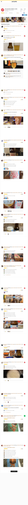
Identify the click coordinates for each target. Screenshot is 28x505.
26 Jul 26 (4, 412)
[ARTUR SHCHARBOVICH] (13, 71)
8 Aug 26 (4, 262)
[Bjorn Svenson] (10, 211)
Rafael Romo (5, 214)
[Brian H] (8, 380)
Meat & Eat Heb (9, 38)
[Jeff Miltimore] (8, 305)
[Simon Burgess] (8, 234)
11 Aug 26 (4, 179)
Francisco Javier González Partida (8, 415)
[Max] (16, 71)
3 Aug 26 (4, 303)
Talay (4, 110)
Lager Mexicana (13, 393)
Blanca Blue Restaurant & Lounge (9, 55)
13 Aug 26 (4, 106)
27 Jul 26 (4, 378)
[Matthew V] (8, 402)
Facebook (22, 15)
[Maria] (8, 331)
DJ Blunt (4, 35)
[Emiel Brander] (9, 331)
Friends (24, 24)
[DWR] (9, 211)
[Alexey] (20, 71)
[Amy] (8, 127)
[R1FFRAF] (9, 305)
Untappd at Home (6, 140)
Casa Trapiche (5, 90)
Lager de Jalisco (12, 89)
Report (9, 74)
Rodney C (4, 109)
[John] (8, 211)
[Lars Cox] (17, 71)
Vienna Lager (12, 344)
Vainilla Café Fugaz (20, 445)
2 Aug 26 (4, 329)
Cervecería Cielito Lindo (17, 35)
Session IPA (11, 35)
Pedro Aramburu (5, 405)
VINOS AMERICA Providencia (11, 447)
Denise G (4, 192)
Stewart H (4, 89)
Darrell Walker (5, 393)
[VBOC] (9, 127)
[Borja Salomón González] (12, 71)
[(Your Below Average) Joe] (18, 71)
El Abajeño (9, 309)
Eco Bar (21, 192)
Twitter (24, 15)
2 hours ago (4, 32)
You (26, 24)
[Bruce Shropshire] (8, 71)
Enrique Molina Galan (6, 308)
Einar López (5, 344)
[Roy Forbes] (9, 71)
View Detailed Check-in (9, 32)
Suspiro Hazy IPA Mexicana (16, 265)
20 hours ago (4, 69)
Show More (14, 471)
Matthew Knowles (6, 97)
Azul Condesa (6, 362)
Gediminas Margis (6, 246)
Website (26, 15)
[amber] (14, 71)
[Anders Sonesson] (10, 71)
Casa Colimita (8, 247)
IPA (10, 192)
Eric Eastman (5, 287)
